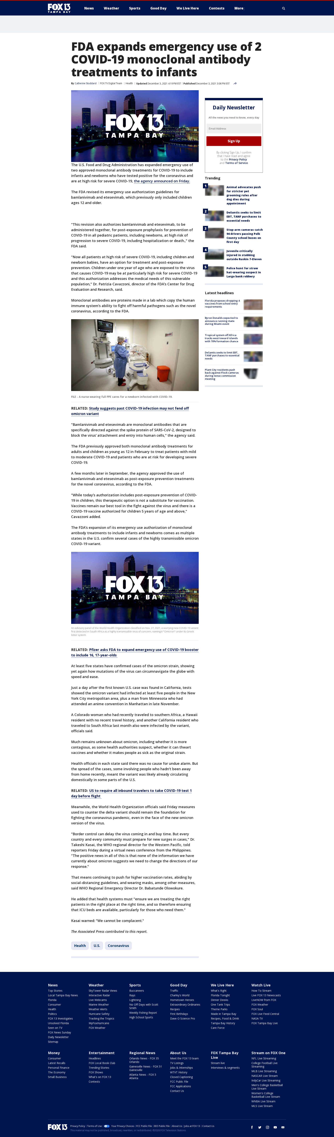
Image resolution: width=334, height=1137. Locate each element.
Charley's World (179, 995)
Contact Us (177, 1091)
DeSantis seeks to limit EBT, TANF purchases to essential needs (244, 216)
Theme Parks (219, 1009)
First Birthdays (179, 1014)
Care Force (218, 1028)
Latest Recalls (56, 1063)
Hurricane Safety (99, 1014)
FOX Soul (257, 1009)
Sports (135, 985)
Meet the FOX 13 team (184, 1058)
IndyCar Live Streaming (265, 1080)
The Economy (56, 1072)
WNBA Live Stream (263, 1101)
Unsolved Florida (58, 1023)
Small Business (57, 1077)
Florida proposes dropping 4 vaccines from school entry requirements (222, 303)
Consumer (54, 1004)
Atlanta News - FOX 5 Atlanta (142, 1076)
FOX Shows (96, 1072)
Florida (52, 1000)
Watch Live (261, 985)
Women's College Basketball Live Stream (265, 1094)
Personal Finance (58, 1067)
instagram (267, 1127)
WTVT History (178, 1072)
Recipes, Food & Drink (225, 1018)
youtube (275, 1127)
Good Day (178, 985)
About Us (178, 1052)
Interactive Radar (99, 995)
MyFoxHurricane (99, 1023)
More (238, 8)
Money (54, 1052)
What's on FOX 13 (100, 1077)
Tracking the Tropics (101, 1018)
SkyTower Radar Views (103, 990)
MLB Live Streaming (264, 1071)
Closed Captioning (181, 1077)
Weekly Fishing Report (143, 1012)
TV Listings (177, 1063)
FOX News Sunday (59, 1032)
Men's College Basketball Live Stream (267, 1086)
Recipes (175, 1009)
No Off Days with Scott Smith (143, 1006)
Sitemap (53, 1042)
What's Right (219, 990)
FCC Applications (180, 1086)
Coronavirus (118, 945)
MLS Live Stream (262, 1106)
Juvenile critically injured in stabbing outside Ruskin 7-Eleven (244, 255)
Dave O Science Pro (182, 1018)
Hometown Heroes (182, 1000)
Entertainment (102, 1052)
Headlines (95, 1058)
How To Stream (261, 990)
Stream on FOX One (268, 1052)
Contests (94, 1081)
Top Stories (55, 990)
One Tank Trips (220, 1004)
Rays (132, 995)
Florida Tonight (220, 995)
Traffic (174, 990)
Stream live (218, 1063)
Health (129, 83)
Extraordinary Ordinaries (185, 1004)
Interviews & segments (225, 1067)
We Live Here (222, 985)
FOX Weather (97, 1028)
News (53, 985)
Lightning (135, 1000)
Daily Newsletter (58, 1037)
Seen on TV (55, 1028)
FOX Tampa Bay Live (264, 1023)
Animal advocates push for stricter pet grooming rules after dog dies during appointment (244, 195)
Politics (52, 1014)
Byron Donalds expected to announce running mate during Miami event (221, 321)
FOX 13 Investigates (60, 1018)
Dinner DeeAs (219, 1000)
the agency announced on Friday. (162, 181)
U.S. (97, 945)
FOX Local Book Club (102, 1063)
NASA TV (257, 1018)
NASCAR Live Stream (264, 1076)
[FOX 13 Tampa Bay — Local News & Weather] (60, 8)
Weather (96, 985)
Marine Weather (99, 1004)
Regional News (142, 1052)
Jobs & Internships (181, 1067)
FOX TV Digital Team (111, 83)
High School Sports (141, 1017)
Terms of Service (236, 163)
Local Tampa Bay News (63, 995)
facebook (252, 1127)
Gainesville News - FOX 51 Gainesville (145, 1068)
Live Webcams (98, 1000)
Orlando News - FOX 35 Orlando (144, 1060)
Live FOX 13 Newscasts (266, 995)
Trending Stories (99, 1067)
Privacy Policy (238, 159)
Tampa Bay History (223, 1023)
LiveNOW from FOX (263, 1000)
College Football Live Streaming (264, 1064)
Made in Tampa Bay (223, 1014)
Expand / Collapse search (283, 8)
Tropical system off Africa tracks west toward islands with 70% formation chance (221, 338)
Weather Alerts (98, 1009)
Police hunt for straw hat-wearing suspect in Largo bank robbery (244, 272)
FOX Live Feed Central (265, 1014)
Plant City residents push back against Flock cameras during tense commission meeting (222, 374)
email (283, 1127)
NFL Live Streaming (263, 1058)
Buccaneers (136, 990)
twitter (260, 1127)
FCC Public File (179, 1081)
